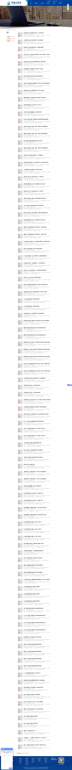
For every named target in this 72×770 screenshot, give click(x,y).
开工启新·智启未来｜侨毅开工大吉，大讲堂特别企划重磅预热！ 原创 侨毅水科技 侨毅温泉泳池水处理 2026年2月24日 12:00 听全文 (43, 241)
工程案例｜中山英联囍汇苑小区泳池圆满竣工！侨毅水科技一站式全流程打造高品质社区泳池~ (38, 83)
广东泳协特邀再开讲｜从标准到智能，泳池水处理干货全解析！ (33, 169)
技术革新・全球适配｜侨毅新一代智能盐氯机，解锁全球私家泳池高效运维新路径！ (36, 119)
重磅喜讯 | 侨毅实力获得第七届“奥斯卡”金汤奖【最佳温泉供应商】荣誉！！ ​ (35, 327)
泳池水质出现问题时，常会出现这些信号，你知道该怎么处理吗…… (34, 687)
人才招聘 (46, 762)
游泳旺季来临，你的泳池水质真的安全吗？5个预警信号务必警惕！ (34, 47)
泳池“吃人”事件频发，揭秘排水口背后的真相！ (31, 716)
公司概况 (36, 3)
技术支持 (39, 759)
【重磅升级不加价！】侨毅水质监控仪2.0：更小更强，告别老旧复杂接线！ (35, 471)
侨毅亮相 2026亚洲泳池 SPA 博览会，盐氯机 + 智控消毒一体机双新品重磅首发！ (36, 126)
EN (61, 1)
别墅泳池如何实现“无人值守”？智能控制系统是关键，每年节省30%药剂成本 (35, 291)
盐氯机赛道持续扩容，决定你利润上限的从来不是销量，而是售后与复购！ (35, 97)
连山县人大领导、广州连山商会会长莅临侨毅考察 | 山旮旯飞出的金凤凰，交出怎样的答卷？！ (38, 54)
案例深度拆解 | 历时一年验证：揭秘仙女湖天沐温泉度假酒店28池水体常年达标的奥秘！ (37, 349)
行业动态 (8, 38)
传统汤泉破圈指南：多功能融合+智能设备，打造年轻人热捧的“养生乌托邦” (35, 507)
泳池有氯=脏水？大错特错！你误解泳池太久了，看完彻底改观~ (33, 155)
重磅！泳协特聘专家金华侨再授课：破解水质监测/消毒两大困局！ (34, 608)
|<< (16, 753)
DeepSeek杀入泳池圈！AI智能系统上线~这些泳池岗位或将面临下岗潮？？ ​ (35, 615)
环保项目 (27, 763)
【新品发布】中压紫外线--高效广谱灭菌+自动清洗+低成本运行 (33, 457)
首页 (31, 3)
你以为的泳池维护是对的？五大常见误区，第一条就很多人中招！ (34, 493)
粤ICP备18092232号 (40, 768)
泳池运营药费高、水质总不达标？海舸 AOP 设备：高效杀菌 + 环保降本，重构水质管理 (37, 399)
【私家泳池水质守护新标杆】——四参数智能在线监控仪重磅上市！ (34, 550)
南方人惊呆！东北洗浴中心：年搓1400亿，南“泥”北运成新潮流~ (33, 701)
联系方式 (46, 759)
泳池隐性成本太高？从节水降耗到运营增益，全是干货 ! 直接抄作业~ (34, 90)
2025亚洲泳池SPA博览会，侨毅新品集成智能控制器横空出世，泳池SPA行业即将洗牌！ (37, 579)
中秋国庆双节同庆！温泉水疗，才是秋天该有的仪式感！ (32, 385)
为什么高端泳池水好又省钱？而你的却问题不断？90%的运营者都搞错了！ (35, 378)
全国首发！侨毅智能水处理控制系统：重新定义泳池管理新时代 (33, 565)
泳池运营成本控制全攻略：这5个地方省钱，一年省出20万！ (33, 104)
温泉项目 (27, 759)
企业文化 (20, 763)
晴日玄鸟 (47, 768)
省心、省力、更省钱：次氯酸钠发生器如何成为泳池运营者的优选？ (34, 421)
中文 (59, 1)
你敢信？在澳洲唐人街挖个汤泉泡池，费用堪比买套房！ (32, 694)
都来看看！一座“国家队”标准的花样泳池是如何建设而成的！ (33, 644)
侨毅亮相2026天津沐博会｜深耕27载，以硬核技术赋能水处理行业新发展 (35, 198)
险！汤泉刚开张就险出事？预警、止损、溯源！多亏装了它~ (33, 529)
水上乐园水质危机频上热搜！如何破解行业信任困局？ (32, 586)
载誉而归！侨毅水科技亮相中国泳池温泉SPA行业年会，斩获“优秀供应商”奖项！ (36, 284)
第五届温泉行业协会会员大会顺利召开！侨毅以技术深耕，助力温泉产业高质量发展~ (36, 320)
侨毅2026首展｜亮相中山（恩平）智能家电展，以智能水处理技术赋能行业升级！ (36, 212)
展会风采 (33, 762)
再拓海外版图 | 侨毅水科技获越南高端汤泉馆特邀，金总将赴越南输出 (34, 680)
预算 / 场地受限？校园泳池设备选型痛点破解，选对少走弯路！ (33, 140)
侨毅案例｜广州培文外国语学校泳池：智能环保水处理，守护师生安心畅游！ (35, 234)
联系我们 (60, 3)
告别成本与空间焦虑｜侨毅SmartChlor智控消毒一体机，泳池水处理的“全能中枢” (36, 162)
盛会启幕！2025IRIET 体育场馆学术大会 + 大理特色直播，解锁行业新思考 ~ (35, 270)
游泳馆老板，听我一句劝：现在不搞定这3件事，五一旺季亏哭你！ (34, 176)
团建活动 (8, 40)
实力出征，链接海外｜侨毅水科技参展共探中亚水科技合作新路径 (34, 205)
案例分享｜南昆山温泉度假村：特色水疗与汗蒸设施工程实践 (33, 248)
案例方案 (48, 3)
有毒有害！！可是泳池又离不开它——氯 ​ (30, 730)
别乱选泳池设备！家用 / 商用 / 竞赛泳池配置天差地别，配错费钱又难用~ (35, 61)
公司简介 (20, 759)
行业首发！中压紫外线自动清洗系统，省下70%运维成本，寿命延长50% (35, 428)
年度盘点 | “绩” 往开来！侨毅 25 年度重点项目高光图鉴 (32, 277)
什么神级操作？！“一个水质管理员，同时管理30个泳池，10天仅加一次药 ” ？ (35, 737)
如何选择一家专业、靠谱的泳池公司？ (29, 464)
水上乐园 (27, 762)
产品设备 (27, 764)
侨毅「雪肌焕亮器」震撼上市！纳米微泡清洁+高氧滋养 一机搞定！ (34, 543)
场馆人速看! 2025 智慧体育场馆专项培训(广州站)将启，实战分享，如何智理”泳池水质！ (37, 363)
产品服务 (42, 3)
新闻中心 (54, 3)
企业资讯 (8, 36)
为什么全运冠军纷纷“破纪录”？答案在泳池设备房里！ (32, 306)
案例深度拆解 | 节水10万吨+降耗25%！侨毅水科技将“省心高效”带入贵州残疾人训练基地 (37, 342)
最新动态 (33, 759)
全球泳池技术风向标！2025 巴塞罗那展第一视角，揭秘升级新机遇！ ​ (34, 313)
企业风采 (20, 762)
